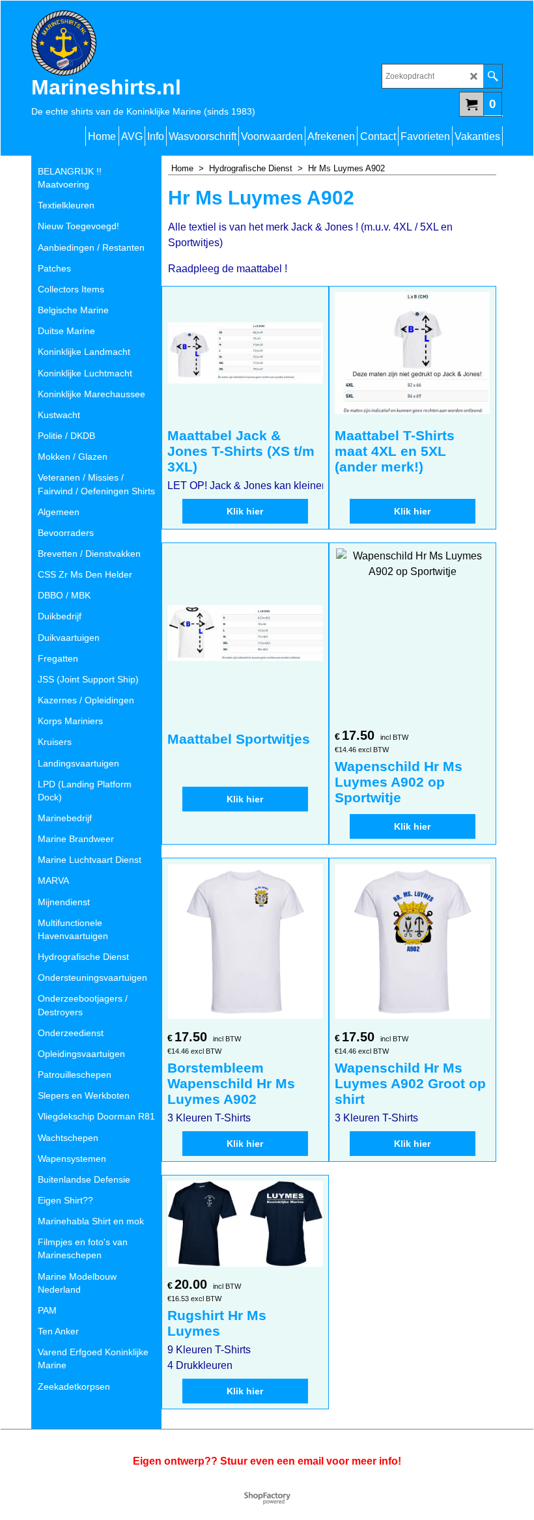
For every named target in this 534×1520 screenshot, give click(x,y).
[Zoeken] (492, 76)
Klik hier (245, 511)
